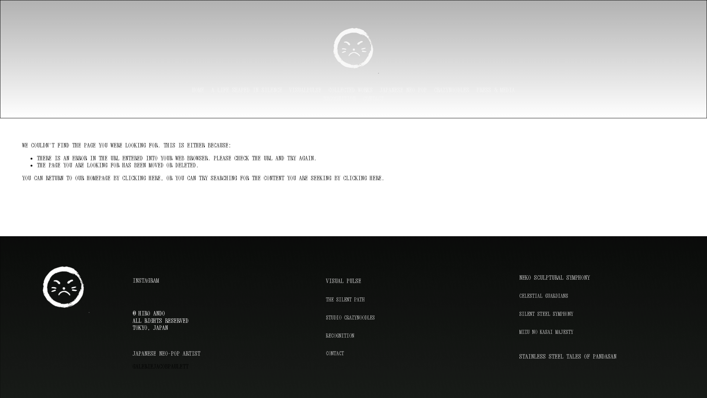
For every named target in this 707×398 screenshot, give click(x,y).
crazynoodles (451, 90)
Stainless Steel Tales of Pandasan (567, 356)
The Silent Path (345, 300)
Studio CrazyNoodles (350, 318)
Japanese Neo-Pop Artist (166, 353)
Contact (373, 98)
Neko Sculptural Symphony (554, 277)
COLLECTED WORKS (350, 90)
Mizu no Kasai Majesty (546, 332)
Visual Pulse (343, 280)
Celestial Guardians (543, 296)
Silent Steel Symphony (546, 314)
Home (198, 90)
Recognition (340, 336)
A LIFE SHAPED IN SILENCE (246, 90)
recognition (339, 98)
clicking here (141, 178)
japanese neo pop (403, 90)
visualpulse (305, 90)
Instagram (146, 280)
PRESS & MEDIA (495, 90)
